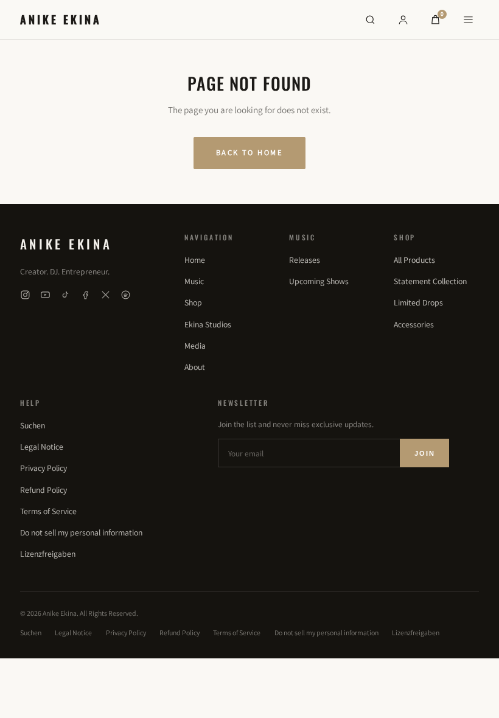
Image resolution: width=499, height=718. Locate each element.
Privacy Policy (43, 467)
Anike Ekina (61, 19)
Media (195, 345)
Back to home (250, 152)
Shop (193, 302)
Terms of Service (48, 511)
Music (194, 281)
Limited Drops (418, 302)
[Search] (370, 19)
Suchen (32, 425)
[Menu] (468, 19)
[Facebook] (85, 295)
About (194, 366)
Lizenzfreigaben (47, 553)
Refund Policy (43, 489)
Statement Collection (430, 281)
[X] (105, 295)
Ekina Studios (207, 324)
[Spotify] (125, 295)
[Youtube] (45, 295)
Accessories (414, 324)
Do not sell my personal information (81, 532)
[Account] (403, 19)
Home (194, 259)
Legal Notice (41, 446)
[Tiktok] (65, 295)
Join (424, 453)
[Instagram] (25, 295)
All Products (414, 259)
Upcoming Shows (319, 281)
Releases (304, 259)
